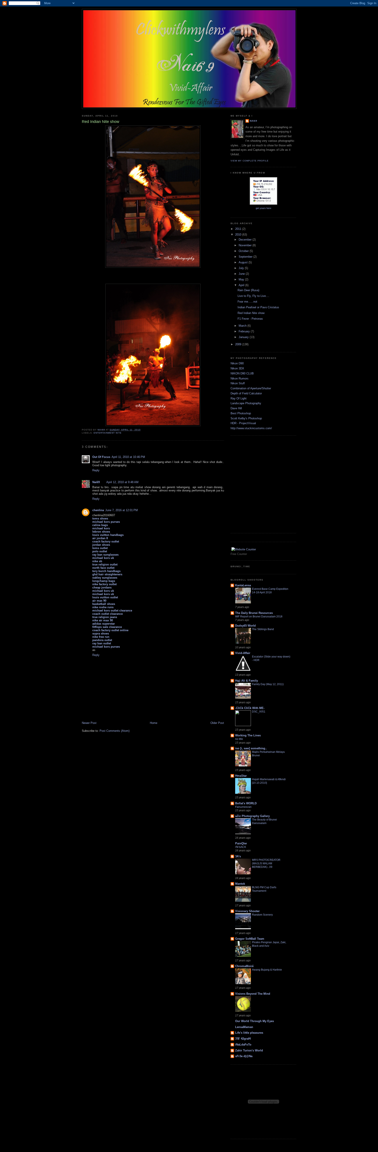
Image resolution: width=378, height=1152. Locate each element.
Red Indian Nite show (251, 313)
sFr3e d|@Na (243, 1056)
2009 (238, 344)
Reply (96, 470)
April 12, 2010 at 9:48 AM (122, 482)
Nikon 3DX (237, 368)
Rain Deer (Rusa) (248, 290)
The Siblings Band (263, 629)
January (244, 337)
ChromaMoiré (244, 966)
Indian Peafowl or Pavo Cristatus (258, 307)
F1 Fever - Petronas (250, 318)
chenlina (98, 510)
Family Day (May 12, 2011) (268, 684)
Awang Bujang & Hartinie (267, 969)
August (243, 262)
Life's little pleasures (249, 1032)
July (242, 268)
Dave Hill (236, 408)
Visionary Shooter (247, 911)
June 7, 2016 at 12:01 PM (121, 510)
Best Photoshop (241, 413)
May (242, 279)
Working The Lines (248, 735)
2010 (238, 234)
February (245, 331)
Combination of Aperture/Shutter (251, 388)
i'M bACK (240, 847)
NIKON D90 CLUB (242, 373)
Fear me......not (247, 301)
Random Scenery (262, 914)
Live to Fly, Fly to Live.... (253, 296)
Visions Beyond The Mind (252, 993)
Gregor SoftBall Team (249, 938)
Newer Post (89, 723)
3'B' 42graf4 (243, 1038)
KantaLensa (243, 585)
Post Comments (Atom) (115, 730)
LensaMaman (244, 1027)
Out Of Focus (101, 457)
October (244, 251)
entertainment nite (108, 433)
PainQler (241, 843)
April (242, 285)
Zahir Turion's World (249, 1050)
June (242, 273)
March (243, 325)
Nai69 (96, 482)
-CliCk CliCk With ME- (249, 708)
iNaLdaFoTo (243, 1044)
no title (239, 739)
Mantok (240, 883)
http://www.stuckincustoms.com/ (251, 428)
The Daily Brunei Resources (254, 613)
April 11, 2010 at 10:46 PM (128, 457)
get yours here (263, 208)
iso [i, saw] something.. (251, 748)
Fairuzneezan (243, 806)
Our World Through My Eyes (254, 1021)
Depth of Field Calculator (246, 393)
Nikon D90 (237, 363)
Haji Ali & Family (246, 680)
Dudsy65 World (245, 625)
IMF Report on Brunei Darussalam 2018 (258, 616)
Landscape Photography (246, 403)
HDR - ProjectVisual (243, 423)
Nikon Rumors (239, 378)
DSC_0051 (258, 711)
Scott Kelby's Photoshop (246, 418)
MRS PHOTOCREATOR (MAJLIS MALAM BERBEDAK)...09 (266, 863)
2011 (238, 228)
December (245, 239)
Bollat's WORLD (246, 803)
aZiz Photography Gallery (252, 816)
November (245, 245)
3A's (238, 856)
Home (153, 723)
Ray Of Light (239, 398)
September (246, 256)
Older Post (217, 723)
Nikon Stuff (238, 383)
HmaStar (241, 775)
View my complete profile (250, 161)
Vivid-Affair (242, 653)
